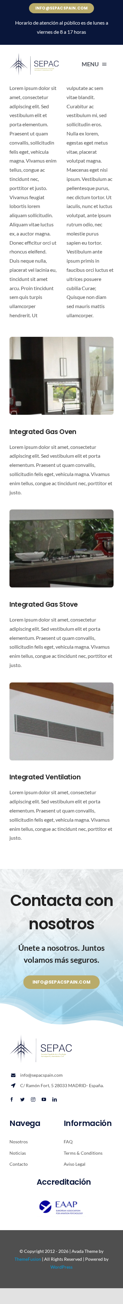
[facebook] (11, 1099)
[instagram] (33, 1099)
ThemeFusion (28, 1259)
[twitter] (22, 1099)
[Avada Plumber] (34, 55)
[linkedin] (54, 1099)
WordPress (61, 1267)
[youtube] (44, 1099)
